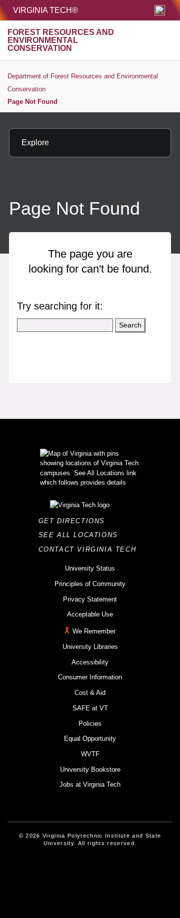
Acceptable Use (90, 614)
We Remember (94, 631)
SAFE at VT (90, 708)
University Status (90, 568)
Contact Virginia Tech (90, 549)
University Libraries (90, 646)
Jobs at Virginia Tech (90, 784)
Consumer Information (90, 677)
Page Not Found (33, 101)
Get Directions (74, 521)
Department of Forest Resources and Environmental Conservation (83, 82)
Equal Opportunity (90, 738)
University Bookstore (90, 769)
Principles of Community (90, 584)
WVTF (90, 754)
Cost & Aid (90, 692)
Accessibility (90, 662)
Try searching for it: (60, 306)
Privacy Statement (90, 599)
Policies (90, 723)
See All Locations (81, 535)
